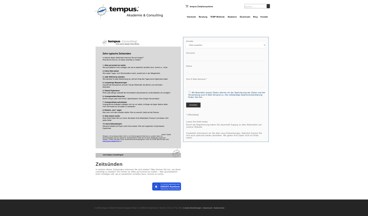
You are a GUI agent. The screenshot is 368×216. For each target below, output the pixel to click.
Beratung (203, 17)
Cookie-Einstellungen (192, 208)
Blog (255, 17)
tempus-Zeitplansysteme (201, 6)
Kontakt (264, 17)
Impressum (207, 208)
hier (200, 97)
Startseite (191, 17)
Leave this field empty (197, 121)
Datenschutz (219, 208)
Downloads (245, 17)
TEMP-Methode (217, 17)
